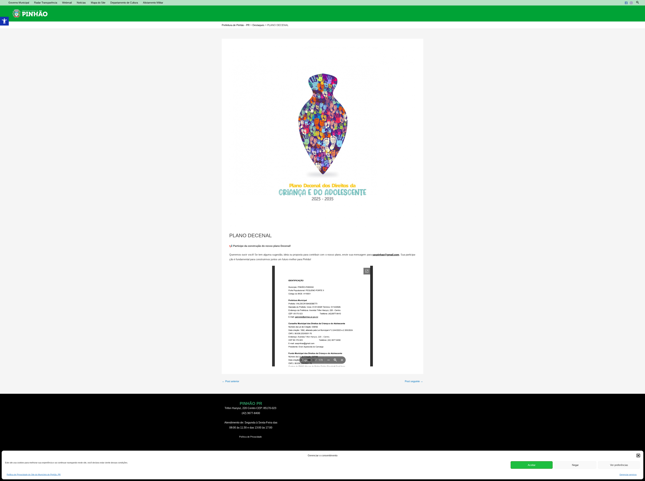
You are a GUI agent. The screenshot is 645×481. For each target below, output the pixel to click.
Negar (575, 465)
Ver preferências (619, 465)
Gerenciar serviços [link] (628, 474)
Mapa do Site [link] (98, 2)
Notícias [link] (81, 2)
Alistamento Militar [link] (153, 2)
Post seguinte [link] (414, 381)
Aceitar (531, 465)
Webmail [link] (67, 2)
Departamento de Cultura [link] (124, 2)
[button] (638, 455)
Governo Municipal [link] (18, 2)
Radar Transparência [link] (45, 2)
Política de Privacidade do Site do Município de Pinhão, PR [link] (34, 474)
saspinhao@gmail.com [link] (385, 254)
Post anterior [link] (230, 381)
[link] (4, 21)
